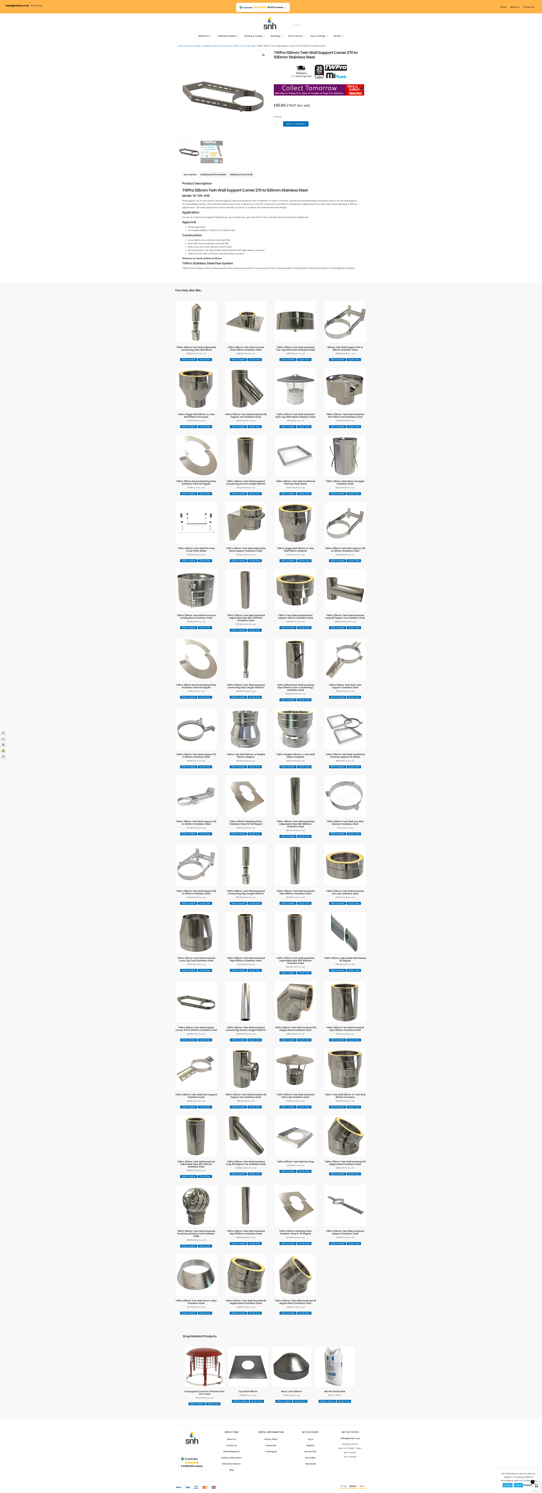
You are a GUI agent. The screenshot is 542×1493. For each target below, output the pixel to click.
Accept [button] (507, 1485)
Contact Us (528, 7)
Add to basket (296, 124)
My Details (311, 1463)
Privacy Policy (271, 1439)
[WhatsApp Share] (3, 738)
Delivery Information (231, 1457)
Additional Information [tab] (213, 174)
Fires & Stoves (295, 36)
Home (503, 7)
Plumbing (275, 36)
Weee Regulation (231, 1451)
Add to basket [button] (188, 359)
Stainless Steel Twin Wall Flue (216, 46)
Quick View (204, 359)
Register (310, 1445)
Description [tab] (190, 174)
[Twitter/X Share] (3, 744)
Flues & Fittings (318, 36)
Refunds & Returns (231, 1463)
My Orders (311, 1457)
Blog (232, 1469)
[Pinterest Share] (3, 756)
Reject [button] (518, 1485)
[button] (341, 25)
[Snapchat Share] (3, 750)
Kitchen (337, 36)
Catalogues (271, 1451)
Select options (327, 1401)
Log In (310, 1439)
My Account (310, 1451)
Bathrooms (203, 36)
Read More (530, 1485)
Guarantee (271, 1445)
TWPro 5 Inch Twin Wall (244, 46)
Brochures (36, 5)
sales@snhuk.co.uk (18, 5)
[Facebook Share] (3, 732)
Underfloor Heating (227, 36)
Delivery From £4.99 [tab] (241, 174)
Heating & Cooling (253, 36)
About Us (514, 7)
